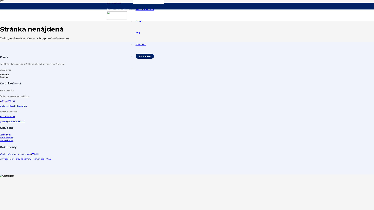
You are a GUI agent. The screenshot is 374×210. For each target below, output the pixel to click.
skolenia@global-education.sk (13, 106)
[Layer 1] (117, 19)
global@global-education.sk (12, 121)
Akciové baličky (6, 140)
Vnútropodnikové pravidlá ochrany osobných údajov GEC (25, 159)
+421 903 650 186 (7, 101)
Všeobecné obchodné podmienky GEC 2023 (19, 154)
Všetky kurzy (5, 134)
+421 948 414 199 (7, 116)
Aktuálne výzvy (6, 137)
